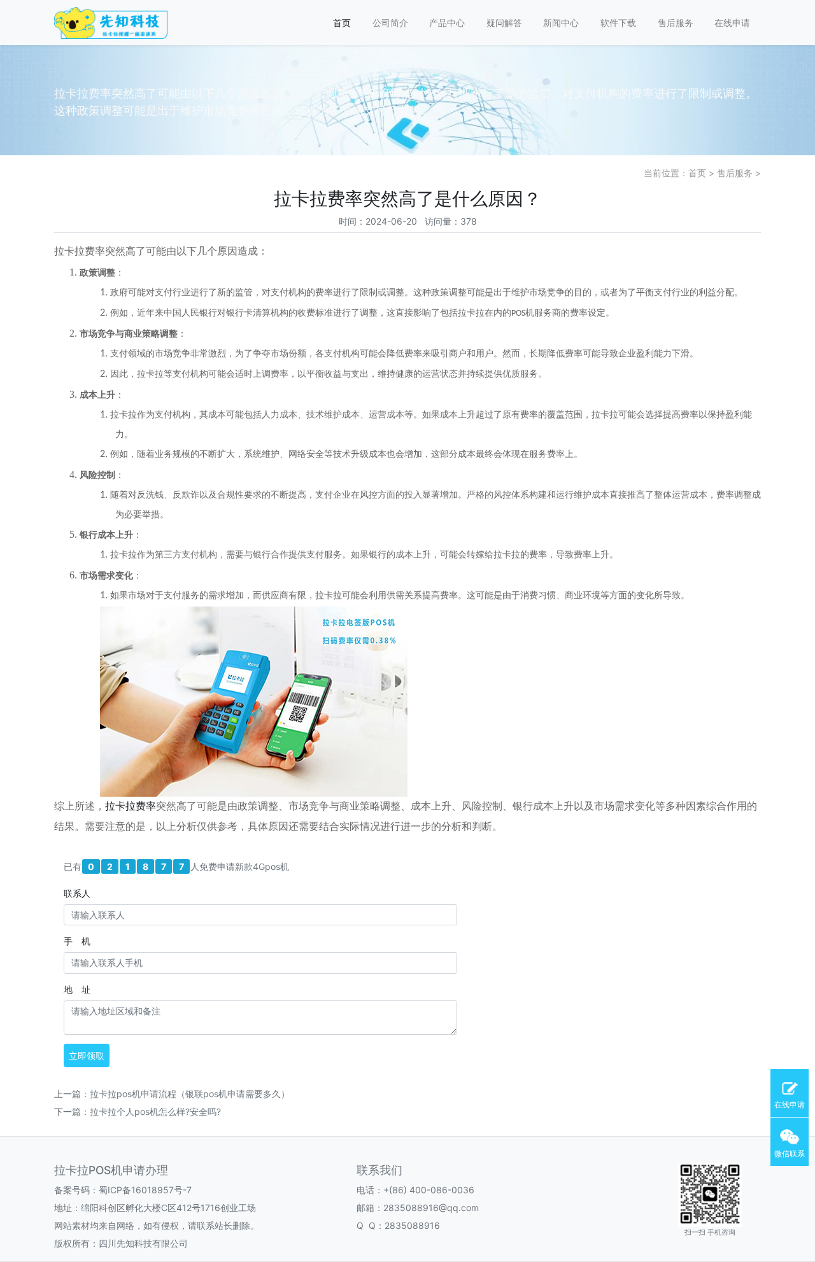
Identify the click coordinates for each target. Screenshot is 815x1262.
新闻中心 (561, 22)
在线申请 (732, 22)
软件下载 (618, 22)
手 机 (77, 941)
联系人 (77, 893)
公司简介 (390, 22)
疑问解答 (504, 22)
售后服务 (675, 22)
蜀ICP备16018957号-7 (145, 1189)
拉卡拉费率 (130, 807)
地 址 (77, 989)
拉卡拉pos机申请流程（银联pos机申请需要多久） (190, 1093)
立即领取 (86, 1055)
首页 (342, 22)
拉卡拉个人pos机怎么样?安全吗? (155, 1111)
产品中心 (447, 22)
